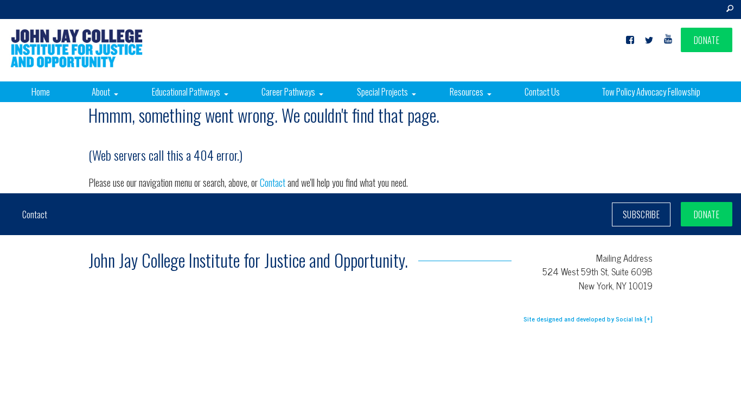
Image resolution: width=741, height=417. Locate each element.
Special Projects (382, 91)
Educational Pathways (186, 91)
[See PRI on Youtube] (668, 40)
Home (40, 91)
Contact (274, 182)
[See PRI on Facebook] (630, 40)
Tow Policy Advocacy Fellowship (651, 91)
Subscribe (641, 214)
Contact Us (542, 91)
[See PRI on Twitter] (649, 40)
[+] (648, 318)
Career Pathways (288, 91)
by (582, 318)
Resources (466, 91)
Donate (706, 40)
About (101, 91)
